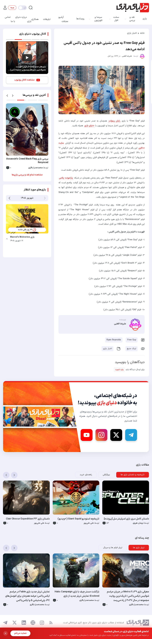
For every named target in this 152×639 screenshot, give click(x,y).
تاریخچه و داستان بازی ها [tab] (132, 474)
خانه (142, 33)
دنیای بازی (89, 125)
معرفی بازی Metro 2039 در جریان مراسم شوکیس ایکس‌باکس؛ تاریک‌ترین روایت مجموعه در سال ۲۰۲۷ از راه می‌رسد (128, 596)
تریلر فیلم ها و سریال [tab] (112, 547)
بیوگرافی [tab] (106, 474)
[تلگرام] (5, 622)
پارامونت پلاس (66, 178)
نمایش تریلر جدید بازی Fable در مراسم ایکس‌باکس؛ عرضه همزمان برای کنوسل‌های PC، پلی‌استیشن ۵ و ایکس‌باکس (27, 596)
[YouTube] (86, 435)
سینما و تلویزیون (98, 19)
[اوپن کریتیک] (33, 622)
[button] (7, 96)
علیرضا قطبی (127, 56)
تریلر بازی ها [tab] (138, 547)
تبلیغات (46, 19)
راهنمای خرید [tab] (86, 474)
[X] (116, 435)
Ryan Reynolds (114, 340)
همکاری (35, 19)
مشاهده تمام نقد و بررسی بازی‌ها (27, 175)
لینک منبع (131, 348)
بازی (145, 18)
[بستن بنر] (5, 633)
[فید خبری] (51, 622)
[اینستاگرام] (42, 623)
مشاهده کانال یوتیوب (24, 80)
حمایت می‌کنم (20, 633)
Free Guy (131, 340)
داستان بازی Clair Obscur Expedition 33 (28, 519)
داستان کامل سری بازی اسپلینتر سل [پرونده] (126, 519)
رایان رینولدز (114, 121)
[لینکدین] (23, 622)
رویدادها (80, 18)
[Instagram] (101, 435)
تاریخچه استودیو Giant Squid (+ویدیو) (78, 519)
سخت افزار (116, 19)
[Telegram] (131, 435)
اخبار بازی (132, 33)
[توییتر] (14, 622)
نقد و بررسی (132, 19)
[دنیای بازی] (133, 7)
